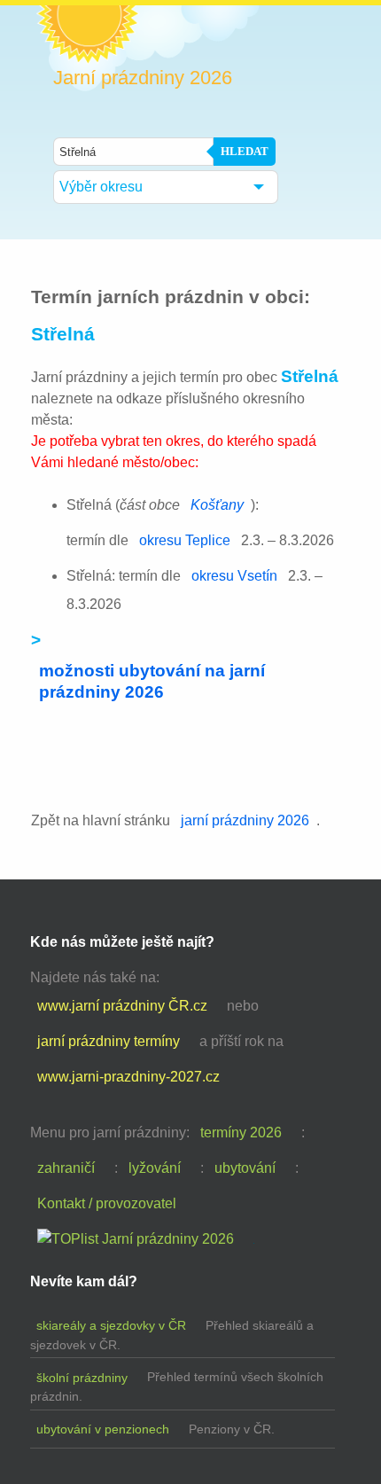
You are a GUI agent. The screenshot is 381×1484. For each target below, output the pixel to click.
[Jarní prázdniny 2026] (135, 1239)
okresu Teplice (184, 540)
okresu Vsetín (234, 575)
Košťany (217, 504)
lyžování (154, 1167)
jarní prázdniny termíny (108, 1041)
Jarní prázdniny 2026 (142, 78)
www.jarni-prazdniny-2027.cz (128, 1076)
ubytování (245, 1167)
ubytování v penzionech (102, 1429)
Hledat (244, 151)
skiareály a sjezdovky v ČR (111, 1325)
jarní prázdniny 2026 (245, 820)
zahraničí (66, 1167)
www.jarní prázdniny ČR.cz (122, 1005)
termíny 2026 (241, 1132)
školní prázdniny (82, 1378)
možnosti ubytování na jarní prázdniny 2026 (152, 681)
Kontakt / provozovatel (106, 1203)
